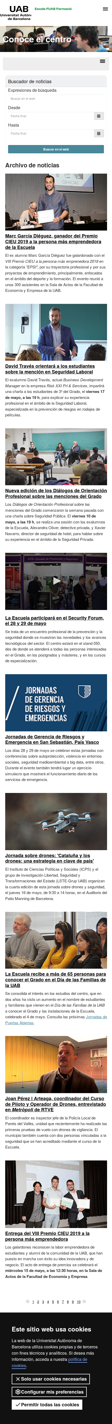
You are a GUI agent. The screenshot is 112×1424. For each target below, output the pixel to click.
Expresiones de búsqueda (32, 90)
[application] (56, 581)
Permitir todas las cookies (50, 1404)
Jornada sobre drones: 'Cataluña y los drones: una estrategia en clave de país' (49, 858)
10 (78, 1301)
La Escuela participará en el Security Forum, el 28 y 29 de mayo (54, 620)
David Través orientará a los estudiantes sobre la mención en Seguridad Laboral (50, 369)
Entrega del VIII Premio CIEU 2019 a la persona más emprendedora (47, 1236)
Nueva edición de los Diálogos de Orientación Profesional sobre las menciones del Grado (56, 493)
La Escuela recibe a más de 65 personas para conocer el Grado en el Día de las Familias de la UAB (55, 979)
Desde (14, 107)
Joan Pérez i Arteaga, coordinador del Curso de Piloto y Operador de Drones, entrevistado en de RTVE (55, 1104)
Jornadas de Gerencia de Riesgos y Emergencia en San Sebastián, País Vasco (52, 739)
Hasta (13, 125)
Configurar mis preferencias (52, 1391)
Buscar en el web (56, 149)
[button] (56, 581)
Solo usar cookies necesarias (54, 1378)
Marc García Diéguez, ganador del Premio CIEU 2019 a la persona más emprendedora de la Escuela (53, 241)
